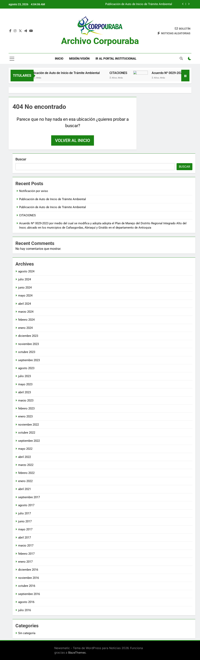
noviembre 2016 (28, 578)
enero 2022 (25, 481)
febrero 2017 (26, 553)
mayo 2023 (25, 384)
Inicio (59, 58)
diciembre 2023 (28, 336)
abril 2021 (24, 489)
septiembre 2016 (29, 594)
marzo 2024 (25, 311)
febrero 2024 (26, 319)
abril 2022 (24, 457)
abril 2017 (24, 537)
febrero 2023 (26, 408)
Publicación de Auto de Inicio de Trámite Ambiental (138, 4)
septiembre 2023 (29, 360)
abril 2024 (24, 303)
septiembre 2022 (29, 441)
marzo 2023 (25, 400)
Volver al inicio (72, 140)
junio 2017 (25, 521)
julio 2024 (24, 279)
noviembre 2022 (28, 424)
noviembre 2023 (28, 344)
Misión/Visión (79, 58)
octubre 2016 (26, 586)
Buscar (20, 159)
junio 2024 (25, 287)
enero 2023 (25, 416)
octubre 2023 (26, 352)
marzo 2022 (25, 465)
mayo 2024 (25, 295)
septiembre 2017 (29, 497)
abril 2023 (24, 392)
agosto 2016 (26, 602)
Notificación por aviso (33, 191)
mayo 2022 (25, 449)
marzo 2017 (25, 545)
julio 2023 (24, 376)
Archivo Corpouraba (100, 41)
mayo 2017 (25, 529)
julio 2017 (24, 513)
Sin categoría (26, 633)
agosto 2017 (26, 505)
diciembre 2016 (28, 569)
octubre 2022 (26, 432)
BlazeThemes (77, 652)
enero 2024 (25, 328)
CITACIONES (111, 73)
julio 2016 (24, 610)
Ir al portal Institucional (116, 58)
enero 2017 (25, 561)
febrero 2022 (26, 473)
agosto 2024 (26, 271)
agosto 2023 (26, 368)
